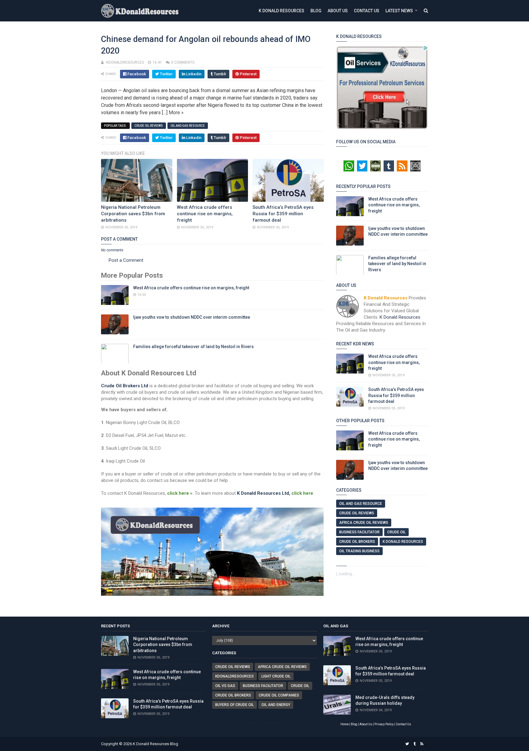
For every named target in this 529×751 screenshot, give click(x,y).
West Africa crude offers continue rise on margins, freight (205, 214)
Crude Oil (396, 532)
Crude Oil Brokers (357, 541)
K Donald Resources (281, 10)
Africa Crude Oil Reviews (363, 522)
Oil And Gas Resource (188, 125)
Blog (315, 10)
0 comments (182, 62)
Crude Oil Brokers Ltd (124, 386)
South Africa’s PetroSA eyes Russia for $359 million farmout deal (283, 214)
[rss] (422, 744)
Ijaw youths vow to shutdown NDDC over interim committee (191, 317)
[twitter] (407, 744)
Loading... (345, 573)
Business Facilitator (359, 532)
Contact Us (366, 10)
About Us (338, 10)
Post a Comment (126, 260)
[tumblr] (414, 744)
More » (176, 112)
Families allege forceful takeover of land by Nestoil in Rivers (193, 346)
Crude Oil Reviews (148, 125)
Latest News (399, 10)
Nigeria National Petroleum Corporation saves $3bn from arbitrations (133, 214)
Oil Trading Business (359, 551)
